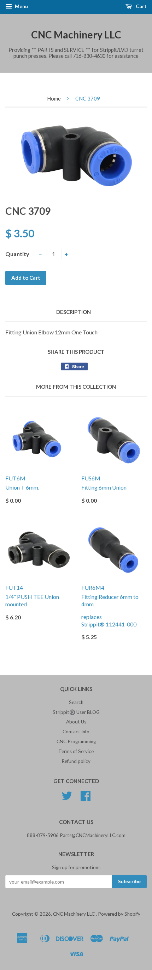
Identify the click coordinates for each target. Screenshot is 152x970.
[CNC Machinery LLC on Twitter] (67, 798)
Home (54, 98)
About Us (76, 722)
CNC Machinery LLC (76, 35)
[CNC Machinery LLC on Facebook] (85, 798)
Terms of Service (76, 751)
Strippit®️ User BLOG (76, 712)
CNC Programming (76, 741)
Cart (141, 6)
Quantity (17, 253)
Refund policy (76, 761)
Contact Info (76, 731)
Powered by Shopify (119, 914)
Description (73, 312)
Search (76, 702)
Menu (21, 6)
